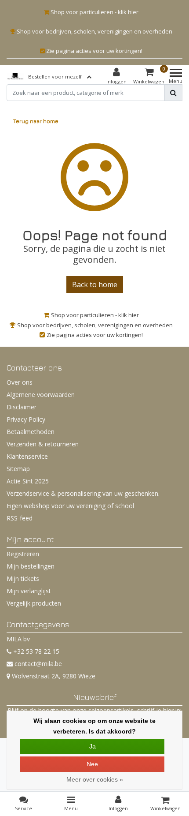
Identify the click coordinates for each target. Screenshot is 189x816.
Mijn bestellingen (31, 566)
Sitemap (18, 468)
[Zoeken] (173, 92)
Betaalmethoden (31, 431)
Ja (92, 746)
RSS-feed (20, 518)
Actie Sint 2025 (28, 481)
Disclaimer (21, 407)
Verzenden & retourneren (43, 444)
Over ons (20, 382)
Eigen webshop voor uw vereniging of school (70, 506)
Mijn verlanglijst (29, 591)
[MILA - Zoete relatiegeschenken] (16, 76)
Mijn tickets (23, 578)
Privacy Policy (26, 419)
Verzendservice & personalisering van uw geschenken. (83, 493)
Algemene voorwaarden (41, 394)
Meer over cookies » (94, 779)
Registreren (23, 554)
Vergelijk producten (34, 603)
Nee (92, 763)
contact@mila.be (38, 663)
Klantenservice (27, 456)
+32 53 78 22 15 (35, 651)
